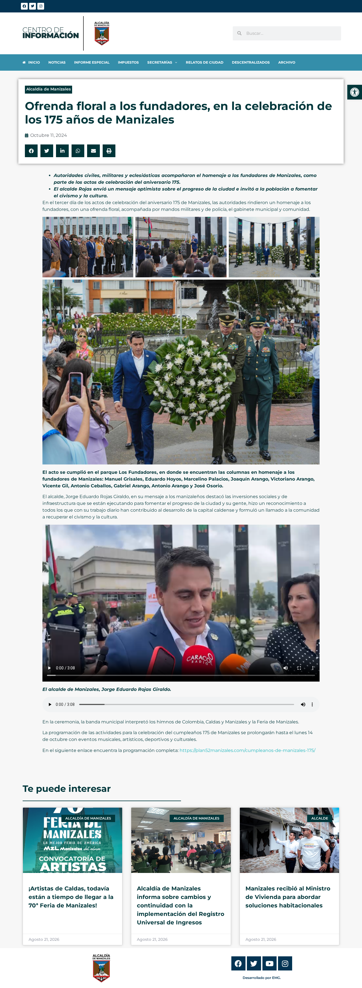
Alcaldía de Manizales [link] (48, 89)
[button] (31, 150)
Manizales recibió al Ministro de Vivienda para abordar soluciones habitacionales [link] (287, 897)
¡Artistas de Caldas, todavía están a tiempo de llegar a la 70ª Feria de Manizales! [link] (71, 897)
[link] (354, 92)
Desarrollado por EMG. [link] (262, 978)
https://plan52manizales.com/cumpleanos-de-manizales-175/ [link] (247, 750)
